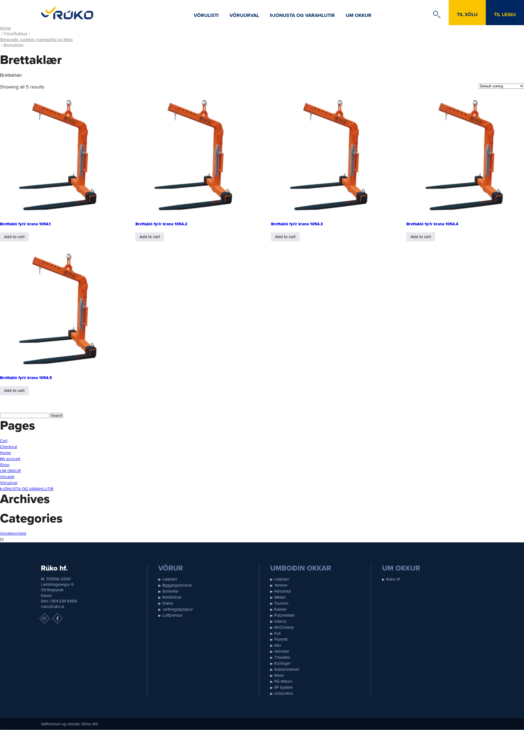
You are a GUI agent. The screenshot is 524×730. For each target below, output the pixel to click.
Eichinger (282, 663)
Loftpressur (172, 615)
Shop (5, 465)
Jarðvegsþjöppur (177, 609)
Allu (277, 645)
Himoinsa (282, 591)
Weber (280, 597)
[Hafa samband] (44, 618)
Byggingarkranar (177, 585)
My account (10, 459)
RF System (283, 687)
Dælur (167, 603)
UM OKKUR (358, 15)
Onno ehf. (89, 724)
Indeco (280, 621)
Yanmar (280, 585)
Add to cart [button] (14, 237)
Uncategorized (13, 533)
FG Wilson (283, 681)
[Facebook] (57, 618)
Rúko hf (393, 579)
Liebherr (169, 579)
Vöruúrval (244, 15)
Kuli (277, 633)
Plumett (280, 639)
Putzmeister (284, 615)
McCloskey (284, 627)
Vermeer (281, 651)
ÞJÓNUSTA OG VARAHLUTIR (302, 15)
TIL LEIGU (505, 14)
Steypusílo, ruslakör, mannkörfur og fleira (36, 40)
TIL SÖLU (467, 14)
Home (5, 28)
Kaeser (280, 609)
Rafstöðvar (171, 597)
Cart (3, 441)
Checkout (8, 447)
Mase (279, 675)
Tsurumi (281, 603)
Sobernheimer (286, 669)
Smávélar (170, 591)
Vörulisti (206, 15)
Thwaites (282, 657)
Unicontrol (283, 693)
